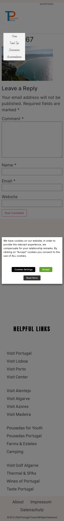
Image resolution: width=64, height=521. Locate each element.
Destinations (14, 50)
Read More (32, 277)
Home (14, 36)
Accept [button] (46, 269)
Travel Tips (14, 43)
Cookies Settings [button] (24, 269)
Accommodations (14, 57)
